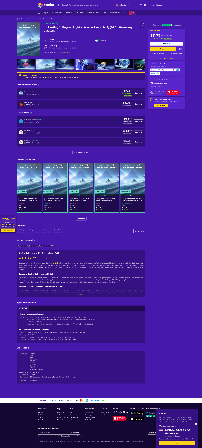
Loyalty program (62, 417)
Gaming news (89, 412)
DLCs (29, 19)
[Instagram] (121, 412)
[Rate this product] (26, 258)
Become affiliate (90, 417)
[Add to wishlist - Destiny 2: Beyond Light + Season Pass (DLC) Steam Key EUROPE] (38, 166)
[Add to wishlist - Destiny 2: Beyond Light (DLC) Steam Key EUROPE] (89, 166)
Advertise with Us (105, 415)
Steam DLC (37, 19)
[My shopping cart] (145, 5)
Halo (57, 263)
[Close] (196, 424)
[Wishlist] (140, 5)
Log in (154, 5)
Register (160, 5)
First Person (39, 246)
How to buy (60, 412)
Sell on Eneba (104, 412)
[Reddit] (127, 412)
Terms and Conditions (114, 441)
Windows (33, 380)
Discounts (60, 420)
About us (40, 412)
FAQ (71, 412)
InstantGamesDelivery (32, 120)
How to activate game (76, 415)
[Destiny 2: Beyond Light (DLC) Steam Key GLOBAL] (55, 177)
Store (23, 19)
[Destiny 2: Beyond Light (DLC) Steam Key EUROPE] (81, 177)
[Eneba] (46, 5)
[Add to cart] (180, 49)
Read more (81, 294)
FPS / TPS (50, 246)
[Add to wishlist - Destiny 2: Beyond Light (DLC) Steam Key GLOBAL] (63, 166)
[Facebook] (114, 412)
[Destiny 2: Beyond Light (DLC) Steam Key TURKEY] (107, 177)
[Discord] (124, 412)
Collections (60, 415)
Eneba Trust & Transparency (46, 420)
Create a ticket (74, 417)
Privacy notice (65, 436)
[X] (117, 412)
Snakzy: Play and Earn (91, 420)
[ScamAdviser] (158, 83)
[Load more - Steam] (97, 40)
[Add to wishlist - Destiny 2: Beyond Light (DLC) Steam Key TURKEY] (115, 166)
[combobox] (85, 5)
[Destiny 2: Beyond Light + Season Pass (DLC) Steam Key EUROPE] (29, 177)
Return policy (74, 420)
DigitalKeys (28, 102)
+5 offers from (166, 58)
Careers (40, 417)
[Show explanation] (38, 105)
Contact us (41, 415)
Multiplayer (29, 246)
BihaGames (28, 131)
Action (20, 246)
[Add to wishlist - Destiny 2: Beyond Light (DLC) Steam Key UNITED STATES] (141, 166)
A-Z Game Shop (29, 140)
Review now (139, 231)
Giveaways (88, 415)
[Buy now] (166, 44)
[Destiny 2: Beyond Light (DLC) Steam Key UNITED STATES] (132, 177)
